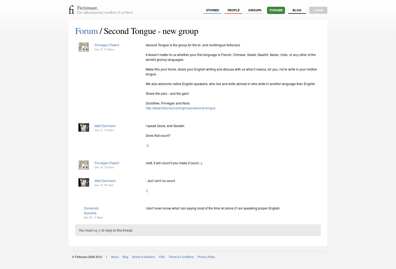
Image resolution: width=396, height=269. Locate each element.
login (318, 10)
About (115, 257)
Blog (297, 10)
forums (276, 10)
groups (254, 10)
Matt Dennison (105, 125)
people (233, 10)
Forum (86, 30)
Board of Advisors (143, 257)
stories (212, 10)
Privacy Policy (206, 257)
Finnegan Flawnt (107, 45)
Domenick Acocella (91, 210)
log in (97, 230)
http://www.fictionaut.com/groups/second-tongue (181, 108)
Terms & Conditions (181, 257)
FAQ (162, 257)
